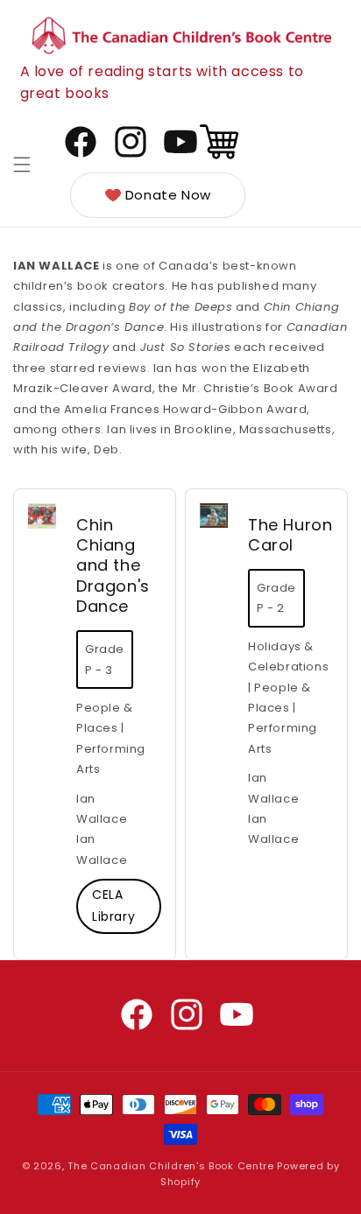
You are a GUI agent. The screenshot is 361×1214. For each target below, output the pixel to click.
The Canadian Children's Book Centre (170, 1166)
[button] (22, 164)
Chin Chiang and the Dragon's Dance (113, 566)
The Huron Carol (290, 535)
